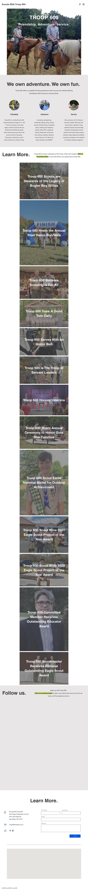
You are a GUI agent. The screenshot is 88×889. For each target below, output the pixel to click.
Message (43, 823)
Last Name (65, 810)
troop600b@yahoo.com (16, 824)
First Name (44, 810)
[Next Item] (78, 42)
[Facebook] (80, 4)
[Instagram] (83, 4)
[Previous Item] (10, 42)
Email (42, 816)
